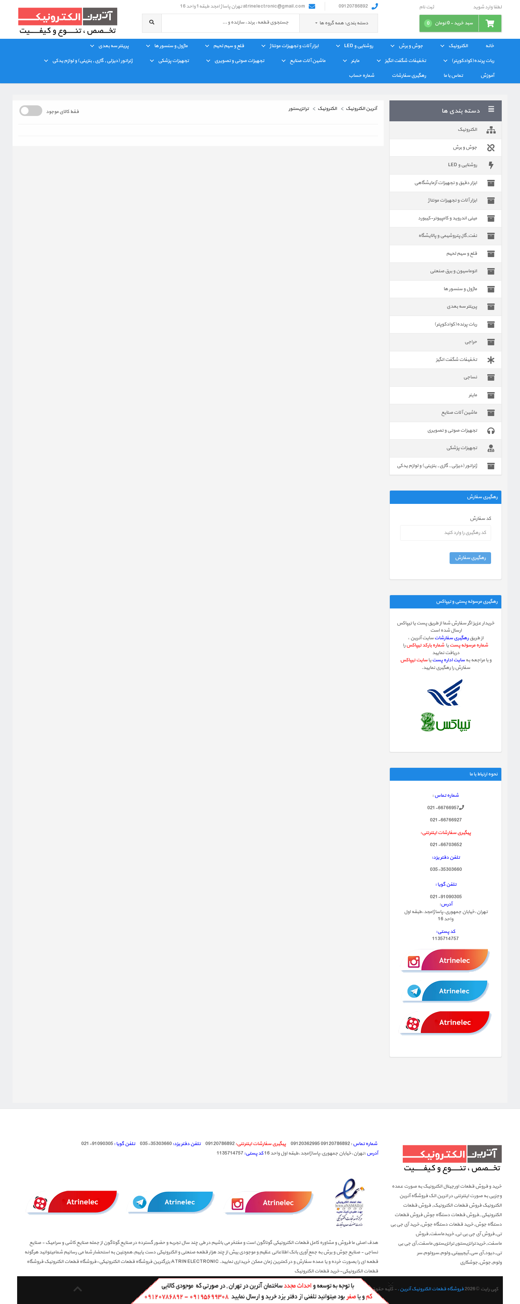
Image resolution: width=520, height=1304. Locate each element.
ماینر (355, 61)
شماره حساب (361, 75)
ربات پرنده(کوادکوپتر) (472, 61)
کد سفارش (480, 519)
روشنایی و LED (358, 46)
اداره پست (442, 660)
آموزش (487, 75)
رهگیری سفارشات (409, 75)
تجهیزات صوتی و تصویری (239, 61)
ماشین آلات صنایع (307, 61)
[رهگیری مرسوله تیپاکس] (446, 722)
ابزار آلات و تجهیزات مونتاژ (294, 46)
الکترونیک (458, 46)
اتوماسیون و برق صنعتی (453, 271)
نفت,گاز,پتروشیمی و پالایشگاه (447, 236)
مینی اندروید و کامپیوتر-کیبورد (447, 218)
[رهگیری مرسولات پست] (445, 693)
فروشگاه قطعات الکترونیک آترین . (430, 1289)
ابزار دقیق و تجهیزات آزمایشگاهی (445, 183)
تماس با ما (453, 75)
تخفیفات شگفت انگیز (405, 61)
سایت (459, 660)
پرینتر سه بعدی (113, 46)
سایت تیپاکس (413, 660)
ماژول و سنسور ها (171, 46)
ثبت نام (426, 7)
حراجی (470, 342)
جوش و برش (411, 46)
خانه (489, 46)
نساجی (470, 377)
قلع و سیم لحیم (228, 46)
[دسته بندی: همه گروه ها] (316, 23)
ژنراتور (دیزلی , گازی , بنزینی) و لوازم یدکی (92, 61)
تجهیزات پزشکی (173, 61)
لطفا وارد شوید (487, 7)
